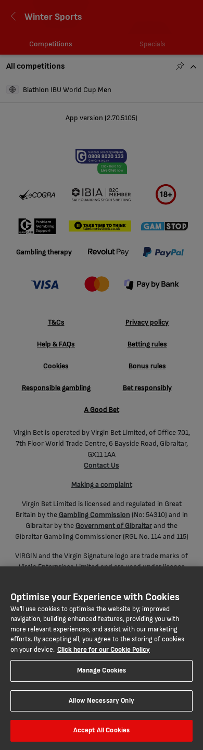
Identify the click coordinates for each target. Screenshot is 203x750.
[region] (101, 658)
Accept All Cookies (101, 730)
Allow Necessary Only (101, 700)
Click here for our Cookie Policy (103, 649)
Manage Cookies (101, 670)
